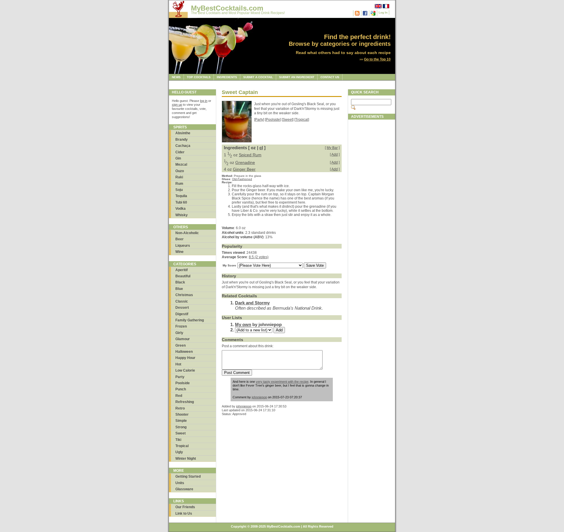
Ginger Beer (244, 169)
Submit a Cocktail (258, 77)
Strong (181, 427)
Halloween (184, 352)
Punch (180, 389)
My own (243, 324)
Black (180, 282)
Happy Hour (185, 358)
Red (178, 396)
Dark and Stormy (252, 302)
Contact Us (329, 77)
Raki (179, 177)
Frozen (181, 326)
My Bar (332, 148)
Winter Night (185, 459)
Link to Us (183, 513)
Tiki (178, 440)
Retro (180, 408)
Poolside (182, 383)
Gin (178, 158)
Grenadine (245, 162)
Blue (179, 289)
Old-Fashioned (242, 179)
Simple (181, 421)
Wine (179, 252)
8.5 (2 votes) (258, 257)
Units (179, 483)
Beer (179, 239)
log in (203, 101)
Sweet (180, 433)
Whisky (181, 215)
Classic (181, 301)
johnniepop (259, 397)
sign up (177, 104)
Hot (178, 364)
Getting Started (188, 476)
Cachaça (182, 146)
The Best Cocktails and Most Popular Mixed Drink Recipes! (238, 13)
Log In (383, 12)
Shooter (182, 414)
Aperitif (181, 270)
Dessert (182, 308)
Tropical (182, 446)
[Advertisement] (371, 210)
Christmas (184, 295)
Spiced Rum (250, 154)
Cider (179, 152)
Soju (179, 190)
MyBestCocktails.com (227, 8)
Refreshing (184, 402)
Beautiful (182, 276)
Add (334, 154)
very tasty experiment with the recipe (282, 381)
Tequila (181, 196)
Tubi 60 (181, 202)
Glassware (184, 489)
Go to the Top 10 (377, 59)
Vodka (180, 209)
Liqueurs (182, 246)
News (176, 77)
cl (261, 147)
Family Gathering (189, 320)
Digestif (181, 314)
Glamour (182, 339)
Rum (179, 184)
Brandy (181, 139)
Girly (179, 333)
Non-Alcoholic (187, 233)
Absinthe (182, 133)
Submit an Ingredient (296, 77)
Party (179, 377)
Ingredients (227, 77)
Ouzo (179, 171)
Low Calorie (185, 370)
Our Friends (185, 507)
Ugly (179, 452)
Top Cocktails (199, 77)
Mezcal (181, 164)
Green (180, 345)
